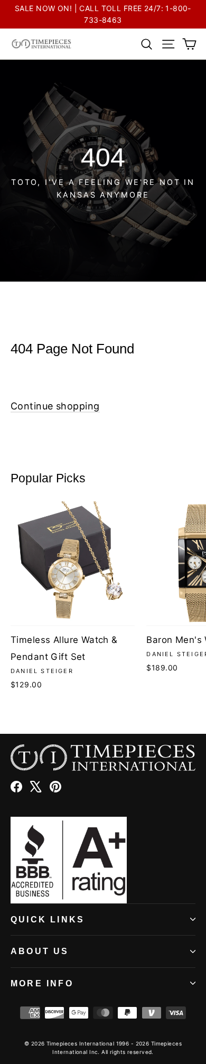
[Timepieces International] (41, 44)
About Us (40, 951)
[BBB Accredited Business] (103, 860)
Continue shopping (55, 406)
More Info (42, 983)
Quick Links (48, 919)
